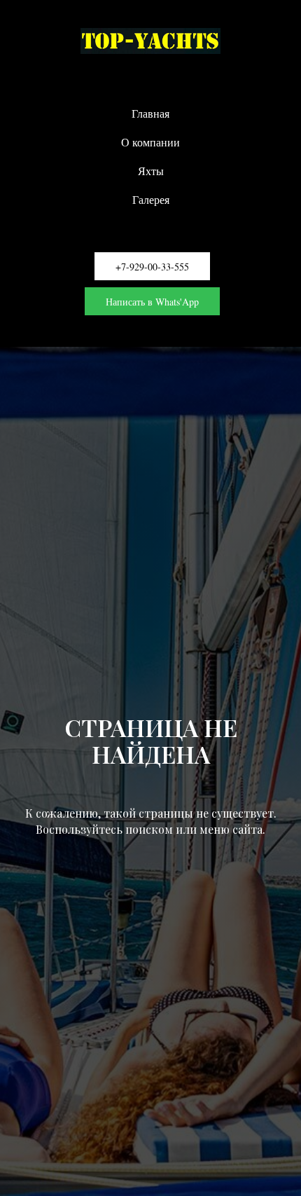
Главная (150, 113)
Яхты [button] (151, 170)
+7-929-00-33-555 (152, 266)
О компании (150, 142)
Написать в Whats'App (152, 301)
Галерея (150, 199)
